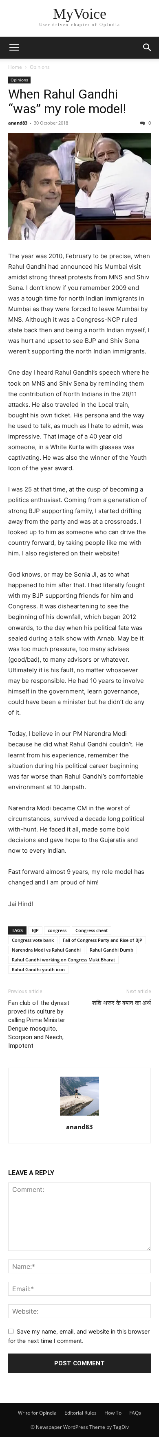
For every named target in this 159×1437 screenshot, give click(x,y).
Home (15, 67)
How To (112, 1412)
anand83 (17, 123)
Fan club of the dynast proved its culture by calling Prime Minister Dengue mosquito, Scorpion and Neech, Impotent (38, 1024)
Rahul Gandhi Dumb (111, 950)
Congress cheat (91, 930)
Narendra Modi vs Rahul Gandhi (46, 950)
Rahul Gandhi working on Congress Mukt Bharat (63, 960)
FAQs (135, 1412)
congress (57, 930)
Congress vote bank (33, 940)
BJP (35, 930)
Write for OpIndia (37, 1412)
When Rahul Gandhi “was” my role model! (67, 101)
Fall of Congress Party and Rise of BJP (102, 940)
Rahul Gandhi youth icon (38, 969)
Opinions (40, 67)
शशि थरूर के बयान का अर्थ (121, 1003)
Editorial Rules (80, 1412)
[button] (14, 48)
